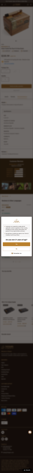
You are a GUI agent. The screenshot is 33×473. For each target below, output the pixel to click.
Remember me (17, 253)
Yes (16, 244)
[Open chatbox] (30, 432)
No (16, 249)
